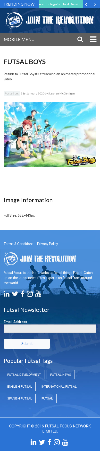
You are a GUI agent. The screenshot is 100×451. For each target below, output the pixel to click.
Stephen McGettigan (61, 93)
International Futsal (59, 386)
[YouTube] (38, 295)
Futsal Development (24, 374)
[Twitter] (15, 295)
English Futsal (19, 386)
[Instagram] (30, 295)
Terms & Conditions (18, 244)
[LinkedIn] (6, 295)
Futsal (47, 398)
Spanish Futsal (19, 398)
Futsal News (60, 374)
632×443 (24, 215)
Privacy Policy (47, 244)
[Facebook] (23, 295)
